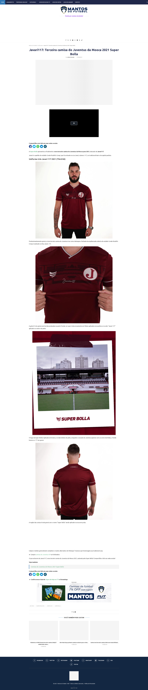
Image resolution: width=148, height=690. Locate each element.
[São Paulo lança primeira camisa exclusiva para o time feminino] (74, 630)
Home (2, 2)
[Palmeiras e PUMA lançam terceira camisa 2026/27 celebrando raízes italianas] (43, 630)
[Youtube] (72, 40)
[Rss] (79, 40)
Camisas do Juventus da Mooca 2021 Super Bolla (47, 567)
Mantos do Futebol (33, 45)
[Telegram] (77, 40)
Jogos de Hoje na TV (44, 2)
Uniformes (40, 45)
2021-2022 (32, 605)
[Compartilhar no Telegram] (41, 146)
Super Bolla (57, 605)
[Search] (147, 2)
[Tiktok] (81, 40)
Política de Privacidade (89, 683)
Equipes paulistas (40, 605)
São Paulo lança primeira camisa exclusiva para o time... (74, 642)
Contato (77, 2)
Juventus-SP (49, 605)
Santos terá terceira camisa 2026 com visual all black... (105, 642)
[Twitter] (68, 40)
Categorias (33, 2)
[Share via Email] (75, 612)
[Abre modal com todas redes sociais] (45, 146)
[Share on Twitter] (73, 612)
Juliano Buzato (70, 57)
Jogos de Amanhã (68, 2)
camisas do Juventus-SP (43, 554)
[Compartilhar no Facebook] (30, 146)
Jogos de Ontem (56, 2)
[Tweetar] (34, 146)
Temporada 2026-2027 (21, 2)
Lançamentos (10, 2)
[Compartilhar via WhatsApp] (37, 146)
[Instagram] (70, 40)
